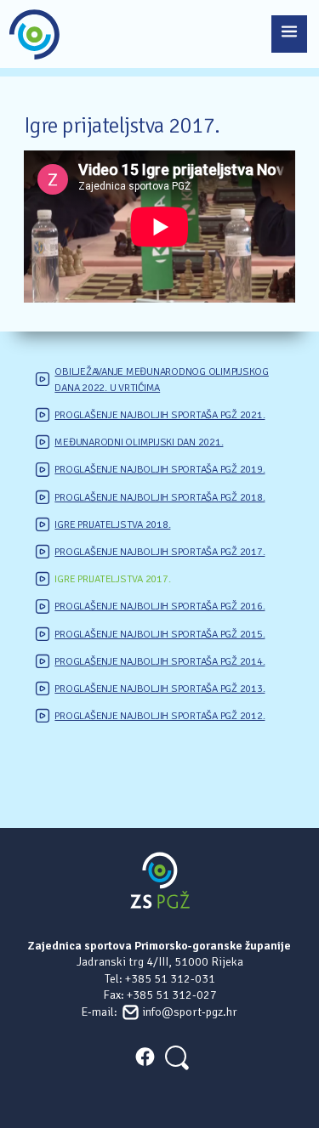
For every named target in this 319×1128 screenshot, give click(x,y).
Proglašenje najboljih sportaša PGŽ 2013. (159, 688)
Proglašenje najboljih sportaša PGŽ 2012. (159, 716)
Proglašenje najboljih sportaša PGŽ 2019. (159, 469)
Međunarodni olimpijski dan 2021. (138, 442)
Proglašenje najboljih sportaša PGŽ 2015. (159, 634)
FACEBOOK (145, 1056)
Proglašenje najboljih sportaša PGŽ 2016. (159, 606)
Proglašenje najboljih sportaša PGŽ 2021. (159, 415)
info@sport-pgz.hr (189, 1012)
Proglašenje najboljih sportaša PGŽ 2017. (159, 551)
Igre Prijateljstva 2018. (112, 524)
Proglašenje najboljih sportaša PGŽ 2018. (159, 497)
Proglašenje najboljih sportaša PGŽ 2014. (159, 661)
